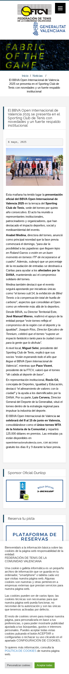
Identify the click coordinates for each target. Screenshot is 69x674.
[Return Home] (34, 12)
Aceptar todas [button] (44, 665)
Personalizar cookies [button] (18, 665)
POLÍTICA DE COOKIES (20, 650)
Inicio (25, 75)
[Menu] (60, 8)
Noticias (38, 75)
